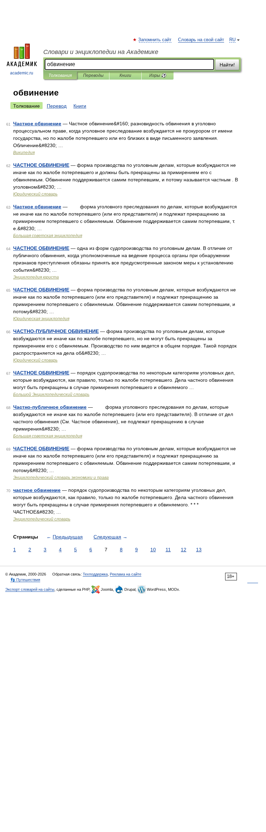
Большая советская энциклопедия (47, 235)
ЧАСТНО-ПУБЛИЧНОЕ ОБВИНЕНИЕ (56, 331)
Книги (125, 75)
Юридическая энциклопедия (41, 318)
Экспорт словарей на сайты (29, 589)
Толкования (60, 75)
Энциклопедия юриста (36, 277)
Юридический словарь (35, 194)
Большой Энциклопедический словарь (51, 394)
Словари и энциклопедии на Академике (100, 51)
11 (168, 549)
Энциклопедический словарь (41, 519)
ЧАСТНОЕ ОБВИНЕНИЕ (41, 165)
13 (199, 549)
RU (232, 39)
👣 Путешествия (25, 580)
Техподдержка (95, 574)
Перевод (56, 106)
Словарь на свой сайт (201, 39)
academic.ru (21, 73)
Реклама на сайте (125, 574)
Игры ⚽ (157, 75)
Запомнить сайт (155, 39)
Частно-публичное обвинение (50, 407)
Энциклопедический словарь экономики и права (61, 477)
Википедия (24, 152)
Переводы (93, 75)
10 (153, 549)
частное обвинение (37, 490)
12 (183, 549)
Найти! (227, 64)
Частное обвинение (37, 123)
